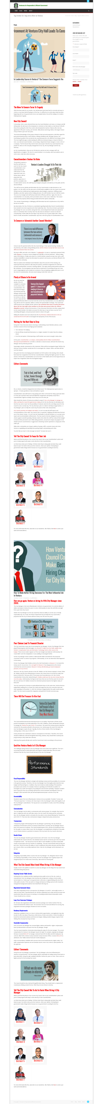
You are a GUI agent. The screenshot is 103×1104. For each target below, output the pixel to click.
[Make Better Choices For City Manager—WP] (39, 565)
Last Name (75, 53)
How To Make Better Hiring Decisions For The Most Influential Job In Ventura (38, 594)
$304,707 (26, 934)
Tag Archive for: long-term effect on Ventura (28, 15)
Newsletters (23, 81)
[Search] (88, 11)
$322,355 (59, 936)
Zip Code (75, 73)
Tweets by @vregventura (79, 94)
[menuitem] (16, 11)
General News (76, 25)
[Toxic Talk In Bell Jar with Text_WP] (39, 52)
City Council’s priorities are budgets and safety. (26, 410)
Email (74, 60)
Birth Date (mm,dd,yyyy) (79, 66)
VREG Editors (31, 81)
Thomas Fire (25, 725)
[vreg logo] (31, 5)
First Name (76, 47)
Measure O (53, 663)
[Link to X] (88, 1)
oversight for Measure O (37, 665)
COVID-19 (33, 725)
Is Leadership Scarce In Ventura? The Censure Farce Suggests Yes (38, 79)
